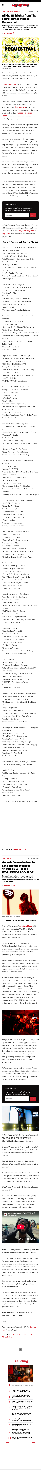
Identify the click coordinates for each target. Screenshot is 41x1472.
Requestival (17, 849)
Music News (16, 11)
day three (6, 234)
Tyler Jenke (8, 33)
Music (9, 11)
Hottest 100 (20, 107)
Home (3, 11)
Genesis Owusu (18, 1335)
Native (9, 1337)
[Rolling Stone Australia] (20, 6)
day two (30, 231)
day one (22, 231)
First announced (9, 84)
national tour (26, 926)
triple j (24, 849)
